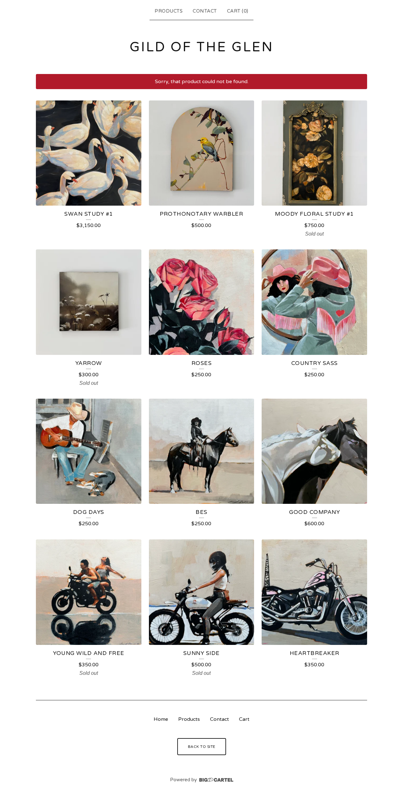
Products (169, 11)
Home (161, 719)
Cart (244, 719)
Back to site (201, 746)
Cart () (237, 11)
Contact (205, 11)
